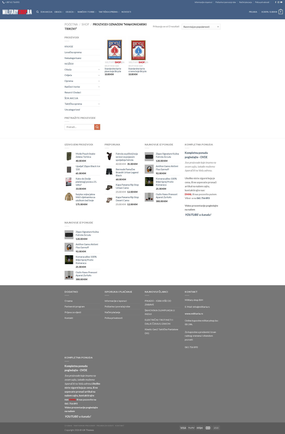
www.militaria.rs (194, 313)
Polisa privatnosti (262, 2)
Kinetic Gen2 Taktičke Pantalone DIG (161, 331)
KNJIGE (69, 46)
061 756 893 (203, 198)
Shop (85, 24)
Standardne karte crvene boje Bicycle (137, 70)
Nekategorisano (73, 58)
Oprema (69, 80)
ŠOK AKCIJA (46, 12)
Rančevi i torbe (86, 12)
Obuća (57, 12)
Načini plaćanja (245, 2)
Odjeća (70, 12)
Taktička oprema (108, 12)
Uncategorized (72, 109)
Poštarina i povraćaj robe (226, 2)
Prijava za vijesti (73, 312)
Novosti (126, 12)
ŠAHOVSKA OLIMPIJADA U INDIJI (160, 312)
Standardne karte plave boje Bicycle (113, 70)
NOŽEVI (69, 63)
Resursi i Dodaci (73, 92)
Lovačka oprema (73, 52)
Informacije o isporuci (203, 2)
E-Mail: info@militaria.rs (197, 306)
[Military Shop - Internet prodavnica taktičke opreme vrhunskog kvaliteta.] (17, 12)
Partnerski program (75, 306)
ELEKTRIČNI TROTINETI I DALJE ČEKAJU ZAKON (159, 321)
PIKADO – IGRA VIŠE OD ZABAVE (158, 302)
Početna (71, 24)
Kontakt (69, 317)
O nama (68, 300)
